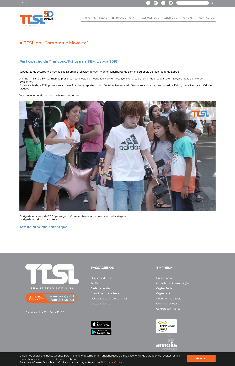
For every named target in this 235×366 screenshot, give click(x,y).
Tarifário (95, 283)
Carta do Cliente (100, 303)
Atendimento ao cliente (105, 293)
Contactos (206, 18)
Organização (163, 293)
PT (27, 2)
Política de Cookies (112, 362)
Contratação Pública (168, 308)
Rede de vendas (100, 288)
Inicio (86, 18)
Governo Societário (167, 303)
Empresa (99, 18)
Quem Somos (164, 278)
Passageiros (149, 18)
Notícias (187, 18)
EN (23, 2)
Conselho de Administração (172, 283)
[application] (117, 156)
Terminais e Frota (123, 18)
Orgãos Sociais (165, 288)
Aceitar (201, 358)
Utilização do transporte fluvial (109, 298)
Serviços (169, 18)
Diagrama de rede (102, 278)
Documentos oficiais (168, 298)
